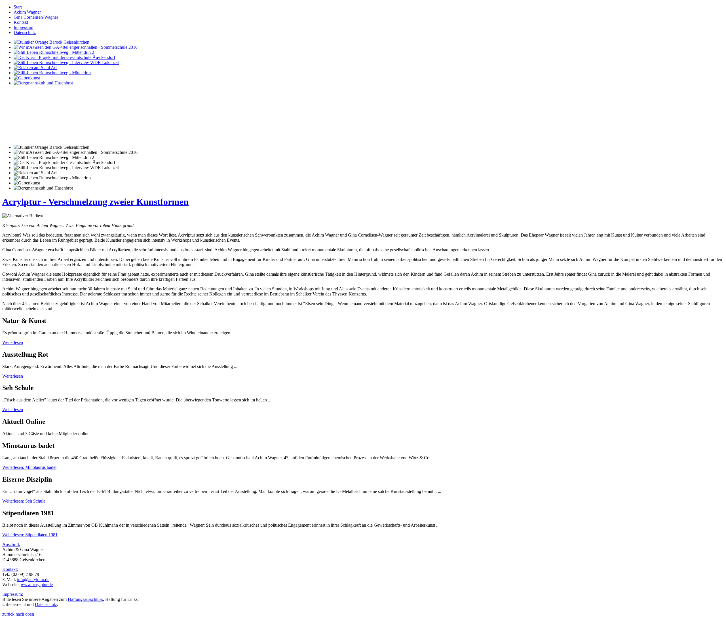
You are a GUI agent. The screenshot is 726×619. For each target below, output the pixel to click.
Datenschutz (46, 604)
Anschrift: (11, 544)
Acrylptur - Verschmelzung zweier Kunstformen (95, 202)
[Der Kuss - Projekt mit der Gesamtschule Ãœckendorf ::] (64, 57)
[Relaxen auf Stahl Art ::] (35, 67)
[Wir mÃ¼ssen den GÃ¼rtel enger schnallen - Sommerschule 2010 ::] (76, 47)
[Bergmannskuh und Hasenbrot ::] (43, 82)
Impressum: (12, 594)
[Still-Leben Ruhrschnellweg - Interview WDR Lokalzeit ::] (66, 62)
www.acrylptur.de (37, 584)
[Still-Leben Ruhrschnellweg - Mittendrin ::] (52, 72)
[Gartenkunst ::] (27, 77)
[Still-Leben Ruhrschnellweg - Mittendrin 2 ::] (54, 52)
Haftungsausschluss (85, 599)
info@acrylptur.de (33, 579)
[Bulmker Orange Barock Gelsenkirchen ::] (51, 42)
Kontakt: (10, 569)
